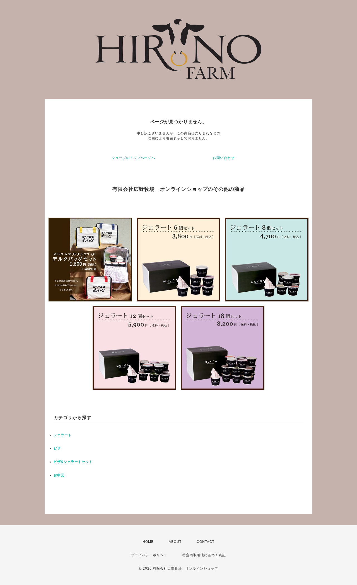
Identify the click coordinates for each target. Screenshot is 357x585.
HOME (148, 542)
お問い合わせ (224, 158)
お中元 (59, 475)
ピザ (57, 448)
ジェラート (63, 435)
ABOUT (175, 542)
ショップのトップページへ (133, 158)
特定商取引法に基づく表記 (204, 555)
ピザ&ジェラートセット (73, 462)
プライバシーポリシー (149, 555)
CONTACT (205, 542)
